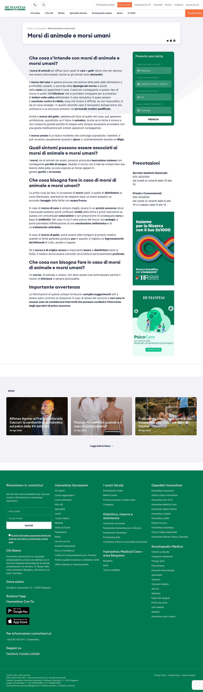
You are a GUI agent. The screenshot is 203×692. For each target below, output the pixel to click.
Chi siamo (35, 13)
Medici (61, 13)
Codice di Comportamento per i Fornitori (75, 555)
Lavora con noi (192, 4)
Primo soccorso (159, 602)
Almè (105, 565)
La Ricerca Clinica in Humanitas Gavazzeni (125, 541)
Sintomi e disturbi (160, 551)
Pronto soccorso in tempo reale (119, 499)
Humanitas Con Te (142, 4)
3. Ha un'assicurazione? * (147, 91)
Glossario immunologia (162, 570)
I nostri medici (62, 518)
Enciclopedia (40, 28)
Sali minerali (157, 607)
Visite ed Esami (62, 527)
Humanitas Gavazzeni (162, 490)
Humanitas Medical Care (164, 504)
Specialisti (156, 575)
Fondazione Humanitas (115, 532)
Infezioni (155, 579)
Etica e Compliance (65, 550)
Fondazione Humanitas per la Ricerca (122, 528)
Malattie (59, 523)
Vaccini (155, 588)
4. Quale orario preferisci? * (149, 104)
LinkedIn (35, 653)
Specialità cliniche (78, 13)
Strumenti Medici (160, 584)
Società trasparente (65, 546)
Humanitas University (114, 523)
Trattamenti (61, 532)
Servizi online (125, 4)
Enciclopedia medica (102, 13)
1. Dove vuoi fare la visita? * (148, 64)
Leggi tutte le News (100, 446)
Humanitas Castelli (160, 513)
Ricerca (168, 4)
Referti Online (110, 495)
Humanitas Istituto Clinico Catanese (169, 536)
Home (30, 28)
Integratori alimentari (162, 556)
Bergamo (107, 560)
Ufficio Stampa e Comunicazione (71, 564)
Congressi (178, 4)
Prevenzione (157, 565)
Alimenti (155, 611)
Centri (58, 513)
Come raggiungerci (65, 495)
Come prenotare (63, 499)
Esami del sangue (160, 598)
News (120, 13)
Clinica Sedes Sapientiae (164, 532)
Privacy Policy (160, 675)
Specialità (60, 509)
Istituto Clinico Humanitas (164, 495)
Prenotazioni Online (113, 490)
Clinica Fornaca (159, 523)
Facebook (12, 653)
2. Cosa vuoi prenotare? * (147, 78)
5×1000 (131, 13)
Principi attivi (158, 561)
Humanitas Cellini (160, 518)
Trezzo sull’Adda (111, 570)
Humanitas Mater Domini (164, 509)
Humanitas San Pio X (162, 499)
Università (157, 4)
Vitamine (155, 593)
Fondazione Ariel (111, 537)
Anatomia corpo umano (163, 616)
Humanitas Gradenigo (162, 527)
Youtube (24, 653)
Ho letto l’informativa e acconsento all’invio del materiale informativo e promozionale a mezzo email (30, 538)
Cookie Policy (174, 675)
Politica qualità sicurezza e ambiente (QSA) (77, 559)
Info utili (49, 13)
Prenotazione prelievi (105, 4)
